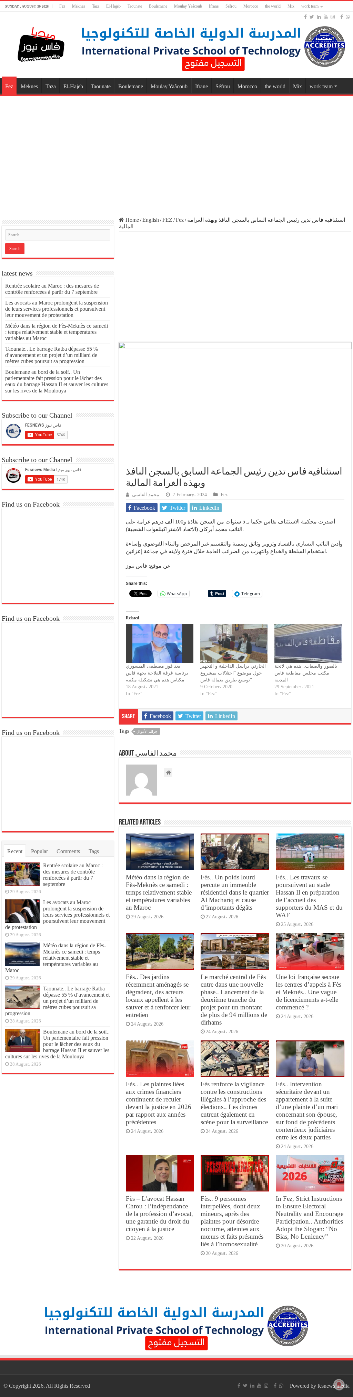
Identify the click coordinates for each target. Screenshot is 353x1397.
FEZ (167, 220)
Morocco (250, 6)
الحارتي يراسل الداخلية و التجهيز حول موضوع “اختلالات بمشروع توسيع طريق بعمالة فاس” (233, 672)
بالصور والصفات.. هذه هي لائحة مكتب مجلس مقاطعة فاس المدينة (305, 672)
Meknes (78, 6)
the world (273, 6)
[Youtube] (326, 17)
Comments (68, 851)
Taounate (135, 6)
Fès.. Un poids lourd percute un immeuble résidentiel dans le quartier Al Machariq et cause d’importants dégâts (235, 892)
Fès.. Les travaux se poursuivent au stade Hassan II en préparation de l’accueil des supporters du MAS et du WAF (309, 896)
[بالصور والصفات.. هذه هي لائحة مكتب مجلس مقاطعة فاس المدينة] (308, 643)
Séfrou (230, 6)
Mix (291, 6)
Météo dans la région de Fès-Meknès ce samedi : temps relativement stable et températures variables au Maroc (159, 892)
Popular (39, 851)
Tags (94, 851)
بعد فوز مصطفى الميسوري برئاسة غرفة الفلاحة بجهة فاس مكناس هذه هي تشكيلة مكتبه (157, 672)
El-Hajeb (113, 6)
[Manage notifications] (338, 1384)
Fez (62, 6)
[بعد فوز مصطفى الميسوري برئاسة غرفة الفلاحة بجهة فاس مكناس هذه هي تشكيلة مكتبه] (159, 643)
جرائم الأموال (147, 731)
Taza (95, 6)
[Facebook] (305, 17)
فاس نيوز (136, 566)
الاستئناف (288, 522)
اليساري (304, 544)
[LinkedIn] (319, 17)
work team (310, 6)
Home (131, 220)
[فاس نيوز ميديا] (41, 43)
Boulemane (158, 6)
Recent (14, 851)
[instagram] (332, 17)
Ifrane (214, 6)
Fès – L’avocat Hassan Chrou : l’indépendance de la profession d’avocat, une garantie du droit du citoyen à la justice (159, 1214)
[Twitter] (312, 17)
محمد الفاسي (145, 494)
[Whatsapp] (348, 17)
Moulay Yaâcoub (188, 6)
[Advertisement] (176, 153)
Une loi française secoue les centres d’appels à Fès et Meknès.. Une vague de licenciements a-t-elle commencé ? (308, 992)
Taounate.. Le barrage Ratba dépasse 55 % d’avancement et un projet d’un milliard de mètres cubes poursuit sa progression (51, 355)
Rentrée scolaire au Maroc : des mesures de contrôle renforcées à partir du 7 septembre (52, 289)
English (150, 220)
